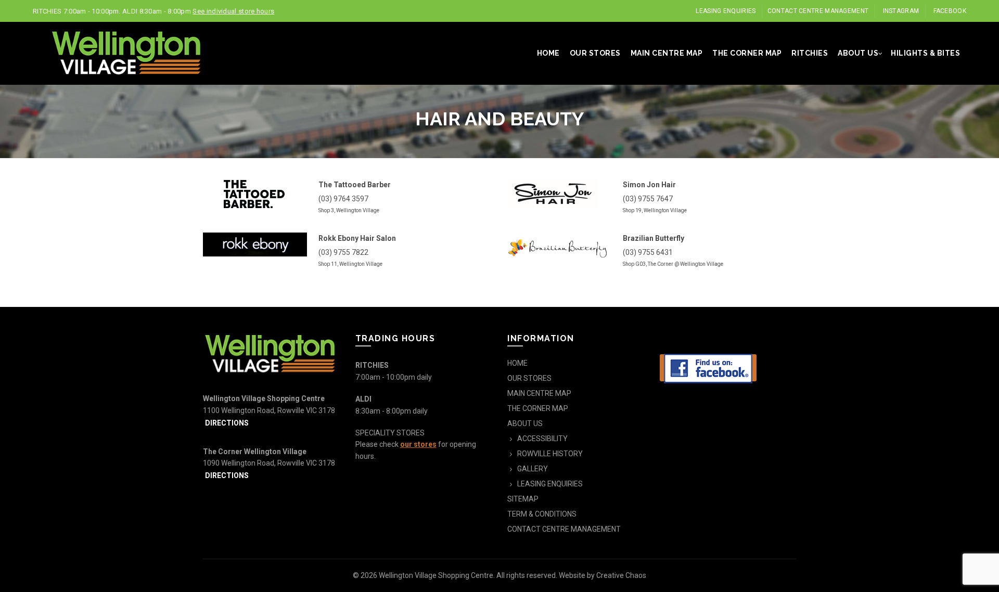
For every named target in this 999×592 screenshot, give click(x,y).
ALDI (363, 399)
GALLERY (532, 469)
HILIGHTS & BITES (925, 53)
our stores (418, 444)
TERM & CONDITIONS (542, 514)
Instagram (901, 11)
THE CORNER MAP (747, 53)
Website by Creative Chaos (602, 575)
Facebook (949, 11)
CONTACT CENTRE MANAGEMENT (818, 11)
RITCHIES (809, 53)
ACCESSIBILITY (542, 438)
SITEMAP (523, 499)
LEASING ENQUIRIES (725, 11)
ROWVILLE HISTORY (550, 453)
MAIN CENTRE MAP (667, 53)
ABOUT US (858, 53)
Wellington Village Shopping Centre (436, 575)
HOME (548, 53)
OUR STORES (595, 53)
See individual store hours (233, 11)
